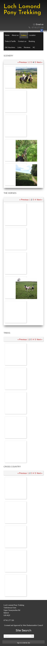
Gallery (24, 35)
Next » (39, 62)
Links (19, 47)
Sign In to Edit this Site (23, 643)
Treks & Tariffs (10, 41)
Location (32, 35)
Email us (39, 24)
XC (34, 47)
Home (7, 35)
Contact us (22, 41)
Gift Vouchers (10, 47)
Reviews (27, 47)
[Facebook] (41, 30)
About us (15, 35)
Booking (32, 41)
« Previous (22, 62)
